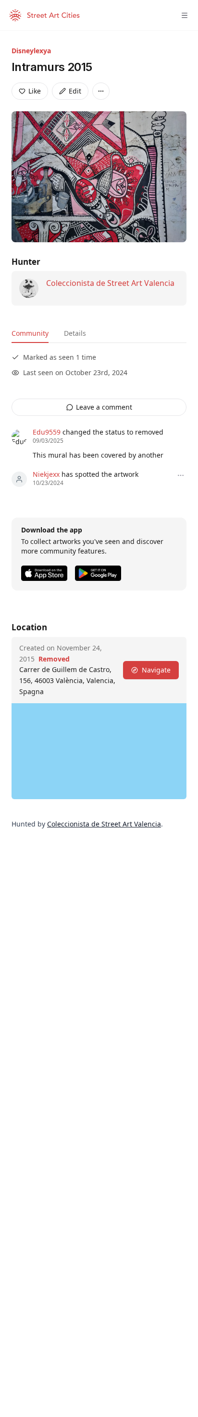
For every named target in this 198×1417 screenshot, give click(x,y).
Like (34, 90)
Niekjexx (46, 474)
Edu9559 (47, 432)
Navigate (156, 669)
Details (75, 333)
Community (30, 333)
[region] (99, 751)
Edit (75, 90)
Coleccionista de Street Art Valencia (110, 283)
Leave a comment (104, 407)
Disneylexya (31, 50)
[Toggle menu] (184, 15)
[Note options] (180, 475)
